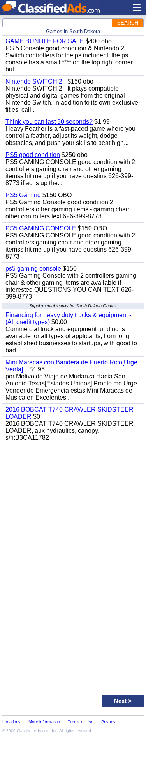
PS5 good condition (32, 155)
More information (44, 721)
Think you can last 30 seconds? (49, 121)
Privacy (108, 721)
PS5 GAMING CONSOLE (40, 228)
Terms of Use (80, 721)
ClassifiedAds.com (33, 730)
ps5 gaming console (33, 268)
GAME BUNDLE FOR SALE (44, 41)
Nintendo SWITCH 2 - (35, 81)
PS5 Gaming (23, 195)
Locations (11, 721)
